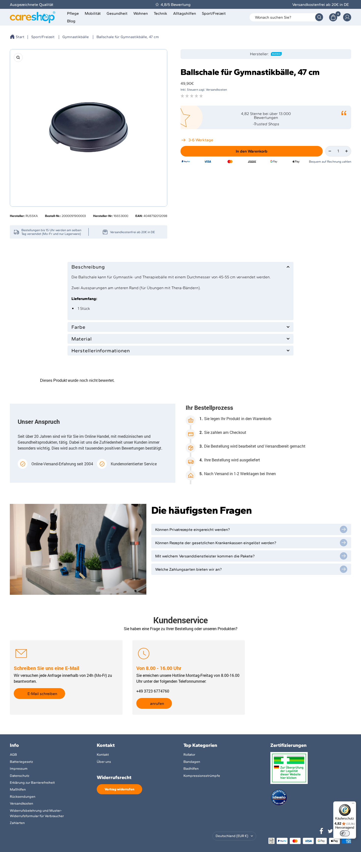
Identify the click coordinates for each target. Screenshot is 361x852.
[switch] (345, 833)
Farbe (78, 327)
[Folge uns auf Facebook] (321, 831)
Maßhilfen (18, 789)
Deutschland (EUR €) (232, 836)
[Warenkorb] (333, 17)
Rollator (189, 755)
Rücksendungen (22, 797)
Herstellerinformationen (100, 351)
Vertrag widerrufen (119, 789)
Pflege (73, 13)
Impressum (19, 769)
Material (81, 339)
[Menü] (353, 804)
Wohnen (140, 13)
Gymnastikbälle (75, 37)
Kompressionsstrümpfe (201, 776)
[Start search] (319, 17)
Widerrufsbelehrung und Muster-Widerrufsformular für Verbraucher (37, 813)
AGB (13, 755)
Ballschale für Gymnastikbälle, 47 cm (128, 37)
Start (20, 37)
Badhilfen (191, 769)
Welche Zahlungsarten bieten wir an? (188, 569)
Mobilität (93, 13)
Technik (160, 13)
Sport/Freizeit (214, 13)
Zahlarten (17, 823)
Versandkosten (21, 803)
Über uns (104, 762)
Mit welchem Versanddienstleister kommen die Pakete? (205, 556)
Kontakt (103, 755)
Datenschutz (19, 776)
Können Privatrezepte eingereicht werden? (192, 529)
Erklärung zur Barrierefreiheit (32, 783)
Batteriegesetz (21, 762)
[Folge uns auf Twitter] (330, 831)
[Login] (347, 17)
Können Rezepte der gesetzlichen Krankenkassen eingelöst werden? (215, 542)
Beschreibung (88, 267)
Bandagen (191, 762)
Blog (71, 21)
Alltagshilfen (184, 13)
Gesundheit (117, 13)
